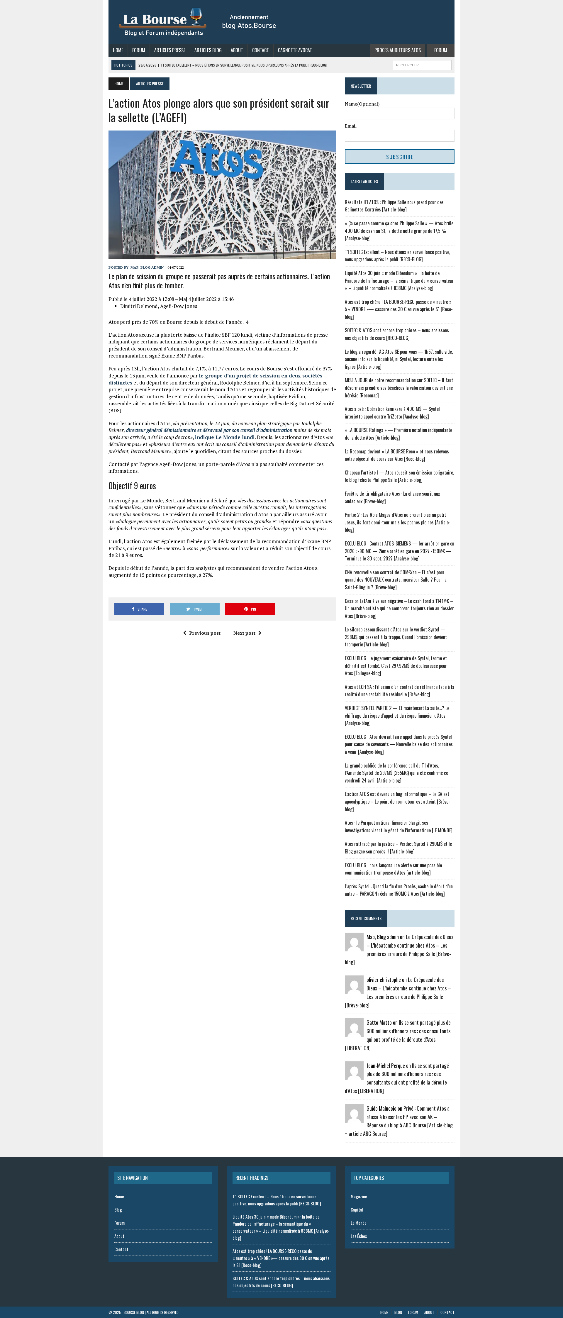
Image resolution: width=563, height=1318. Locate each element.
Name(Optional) (362, 104)
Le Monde (359, 1222)
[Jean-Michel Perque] (354, 1076)
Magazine (359, 1196)
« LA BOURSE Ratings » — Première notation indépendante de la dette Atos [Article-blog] (398, 433)
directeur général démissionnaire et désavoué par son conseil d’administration (209, 430)
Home (118, 50)
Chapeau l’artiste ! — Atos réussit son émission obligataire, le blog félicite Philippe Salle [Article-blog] (399, 476)
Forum (138, 50)
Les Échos (359, 1236)
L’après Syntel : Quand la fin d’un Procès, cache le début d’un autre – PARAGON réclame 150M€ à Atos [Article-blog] (399, 890)
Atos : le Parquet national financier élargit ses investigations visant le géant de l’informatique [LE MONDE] (398, 826)
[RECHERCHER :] (422, 64)
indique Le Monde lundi (225, 437)
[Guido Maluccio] (354, 1118)
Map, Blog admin (147, 267)
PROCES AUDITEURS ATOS (397, 50)
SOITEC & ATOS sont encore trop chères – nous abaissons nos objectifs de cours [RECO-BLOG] (397, 334)
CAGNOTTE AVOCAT (295, 50)
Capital (357, 1209)
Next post (244, 633)
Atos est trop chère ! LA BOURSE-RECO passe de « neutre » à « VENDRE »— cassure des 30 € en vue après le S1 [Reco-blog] (399, 309)
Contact (260, 50)
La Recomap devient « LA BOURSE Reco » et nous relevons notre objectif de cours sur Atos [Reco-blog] (397, 455)
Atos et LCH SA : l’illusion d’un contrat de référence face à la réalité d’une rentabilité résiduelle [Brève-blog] (399, 690)
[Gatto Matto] (354, 1033)
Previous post (205, 633)
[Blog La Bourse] (198, 21)
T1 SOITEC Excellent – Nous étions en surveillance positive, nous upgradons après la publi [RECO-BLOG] (397, 255)
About (237, 50)
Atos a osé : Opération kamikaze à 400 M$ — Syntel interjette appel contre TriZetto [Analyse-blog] (392, 412)
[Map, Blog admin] (354, 947)
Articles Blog (208, 50)
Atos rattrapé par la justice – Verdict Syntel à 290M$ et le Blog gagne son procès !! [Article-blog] (398, 847)
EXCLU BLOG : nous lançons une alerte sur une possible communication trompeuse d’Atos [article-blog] (393, 869)
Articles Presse (169, 50)
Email (351, 126)
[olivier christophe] (354, 990)
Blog (118, 1209)
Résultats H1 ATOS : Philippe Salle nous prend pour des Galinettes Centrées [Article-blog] (394, 206)
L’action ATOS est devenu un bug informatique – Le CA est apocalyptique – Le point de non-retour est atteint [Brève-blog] (397, 801)
